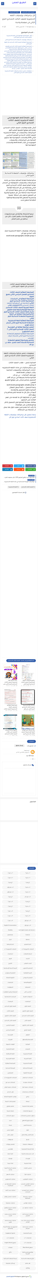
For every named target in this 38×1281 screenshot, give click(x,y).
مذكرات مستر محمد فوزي (10, 1221)
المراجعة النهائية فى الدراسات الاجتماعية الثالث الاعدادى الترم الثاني (22, 301)
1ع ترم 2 (10, 882)
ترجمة (27, 1101)
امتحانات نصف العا (27, 1087)
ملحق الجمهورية (10, 1233)
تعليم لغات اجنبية (10, 1101)
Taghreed (26, 750)
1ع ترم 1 (28, 882)
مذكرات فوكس (28, 1203)
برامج (27, 1097)
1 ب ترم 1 (27, 873)
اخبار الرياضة (10, 944)
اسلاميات (10, 954)
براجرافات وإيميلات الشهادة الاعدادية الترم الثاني (18, 40)
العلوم (28, 1035)
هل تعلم (27, 1263)
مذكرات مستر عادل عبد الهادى (27, 1221)
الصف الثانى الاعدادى (10, 1020)
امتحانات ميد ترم (10, 1082)
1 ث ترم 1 (27, 878)
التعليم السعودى (10, 973)
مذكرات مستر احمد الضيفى (27, 1215)
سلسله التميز (28, 1125)
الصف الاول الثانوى (27, 1011)
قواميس (10, 1149)
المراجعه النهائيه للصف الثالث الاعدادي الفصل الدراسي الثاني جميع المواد (20, 294)
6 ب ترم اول (28, 925)
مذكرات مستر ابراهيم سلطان (10, 1208)
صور (27, 1130)
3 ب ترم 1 (10, 901)
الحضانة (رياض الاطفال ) (10, 992)
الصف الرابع (27, 1030)
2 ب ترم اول (10, 887)
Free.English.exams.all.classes (27, 930)
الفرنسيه (10, 1035)
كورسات (27, 1158)
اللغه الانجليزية (27, 1063)
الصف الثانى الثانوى (27, 1025)
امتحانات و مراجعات (27, 1092)
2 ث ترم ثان (28, 897)
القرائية (28, 1044)
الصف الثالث (10, 1011)
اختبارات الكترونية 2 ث (28, 949)
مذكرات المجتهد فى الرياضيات (10, 1185)
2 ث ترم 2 (27, 892)
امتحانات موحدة (27, 1082)
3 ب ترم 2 (27, 906)
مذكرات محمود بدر (28, 1208)
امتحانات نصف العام (10, 1087)
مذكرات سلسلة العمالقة (27, 1197)
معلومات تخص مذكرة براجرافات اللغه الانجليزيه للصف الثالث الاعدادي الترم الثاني (18, 72)
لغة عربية (10, 1163)
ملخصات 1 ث (27, 1238)
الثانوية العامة (10, 978)
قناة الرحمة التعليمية (28, 1149)
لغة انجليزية (27, 1163)
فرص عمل (10, 1135)
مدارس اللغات (28, 1168)
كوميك (10, 1158)
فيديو (27, 1139)
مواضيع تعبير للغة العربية (27, 1253)
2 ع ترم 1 (10, 897)
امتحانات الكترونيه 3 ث (10, 1077)
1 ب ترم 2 (10, 873)
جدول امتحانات (10, 1116)
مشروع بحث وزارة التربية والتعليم (10, 1227)
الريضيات (10, 1001)
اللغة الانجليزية (14, 12)
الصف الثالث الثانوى (10, 1016)
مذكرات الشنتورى (10, 1179)
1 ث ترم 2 (10, 878)
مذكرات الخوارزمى (28, 1179)
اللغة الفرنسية (10, 1058)
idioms (28, 939)
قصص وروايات (10, 1144)
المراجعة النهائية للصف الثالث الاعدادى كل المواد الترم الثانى (18, 43)
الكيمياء (27, 1049)
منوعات (10, 1247)
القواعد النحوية (10, 1044)
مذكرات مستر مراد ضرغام (27, 1227)
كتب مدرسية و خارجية (28, 1154)
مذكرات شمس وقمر (10, 1196)
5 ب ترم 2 (10, 916)
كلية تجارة (10, 1154)
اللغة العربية (27, 1058)
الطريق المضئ (19, 3)
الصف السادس (10, 1030)
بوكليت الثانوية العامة (10, 1097)
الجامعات (10, 982)
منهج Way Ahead (28, 1247)
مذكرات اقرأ (28, 1174)
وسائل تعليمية (10, 1263)
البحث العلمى (28, 963)
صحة (10, 1125)
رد (32, 759)
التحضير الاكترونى (28, 968)
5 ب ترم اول (28, 920)
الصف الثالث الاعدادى (28, 12)
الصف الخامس (10, 1025)
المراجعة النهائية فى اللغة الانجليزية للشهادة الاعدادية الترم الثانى (21, 316)
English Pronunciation (10, 925)
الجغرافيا (27, 987)
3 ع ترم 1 (27, 911)
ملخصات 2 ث (10, 1238)
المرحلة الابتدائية (27, 1068)
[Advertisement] (19, 95)
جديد (10, 1120)
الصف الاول (27, 1006)
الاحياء (27, 958)
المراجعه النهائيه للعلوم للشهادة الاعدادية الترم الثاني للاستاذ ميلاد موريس (20, 336)
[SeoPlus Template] (30, 1276)
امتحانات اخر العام (28, 1077)
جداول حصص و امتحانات (28, 1116)
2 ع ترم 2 (27, 901)
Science (28, 935)
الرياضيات (27, 1001)
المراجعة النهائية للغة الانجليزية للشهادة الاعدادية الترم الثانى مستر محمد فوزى (20, 323)
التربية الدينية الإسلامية (10, 968)
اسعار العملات (28, 954)
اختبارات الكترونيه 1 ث (10, 949)
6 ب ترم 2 (10, 920)
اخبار (10, 939)
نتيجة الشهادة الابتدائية (10, 1258)
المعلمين (10, 1073)
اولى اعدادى (10, 1092)
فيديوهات (10, 1139)
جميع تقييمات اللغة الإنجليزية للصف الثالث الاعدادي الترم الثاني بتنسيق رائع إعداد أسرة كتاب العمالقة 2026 (28, 684)
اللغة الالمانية (10, 1049)
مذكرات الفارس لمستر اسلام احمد (27, 1185)
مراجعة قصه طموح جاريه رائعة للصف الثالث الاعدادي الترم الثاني (19, 312)
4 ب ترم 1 (10, 911)
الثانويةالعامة (28, 982)
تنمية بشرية (10, 1111)
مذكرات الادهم (10, 1174)
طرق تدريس (10, 1130)
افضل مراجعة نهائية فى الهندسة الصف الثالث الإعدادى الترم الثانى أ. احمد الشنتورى (20, 329)
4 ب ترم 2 (27, 916)
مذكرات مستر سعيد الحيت (10, 1215)
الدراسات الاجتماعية (10, 997)
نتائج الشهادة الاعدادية (27, 1258)
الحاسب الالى (27, 992)
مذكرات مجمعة (10, 1203)
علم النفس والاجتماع (28, 1135)
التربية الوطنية (28, 973)
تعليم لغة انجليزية (27, 1106)
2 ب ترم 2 (27, 887)
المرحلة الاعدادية (10, 1068)
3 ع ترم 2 (10, 906)
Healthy (10, 930)
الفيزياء (10, 1039)
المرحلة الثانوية (27, 1073)
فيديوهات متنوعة (28, 1144)
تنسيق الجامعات (27, 1111)
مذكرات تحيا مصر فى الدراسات (27, 1191)
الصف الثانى (27, 1020)
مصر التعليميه (27, 1233)
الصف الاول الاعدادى (10, 1006)
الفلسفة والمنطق (27, 1039)
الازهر (10, 958)
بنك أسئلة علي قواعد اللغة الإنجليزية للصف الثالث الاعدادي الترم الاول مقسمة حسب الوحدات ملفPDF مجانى (28, 734)
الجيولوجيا (10, 987)
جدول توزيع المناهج (27, 1120)
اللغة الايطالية (10, 1054)
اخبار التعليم (27, 944)
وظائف (28, 1268)
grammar (10, 935)
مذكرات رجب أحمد (10, 1190)
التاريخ (10, 963)
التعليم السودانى (27, 978)
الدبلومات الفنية (27, 997)
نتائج (10, 1252)
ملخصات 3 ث (27, 1243)
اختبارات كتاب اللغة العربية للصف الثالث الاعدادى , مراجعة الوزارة (19, 308)
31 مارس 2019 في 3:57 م (22, 752)
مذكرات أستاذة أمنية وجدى (10, 1169)
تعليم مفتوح (10, 1106)
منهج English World (10, 1243)
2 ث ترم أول (10, 892)
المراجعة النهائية (10, 1063)
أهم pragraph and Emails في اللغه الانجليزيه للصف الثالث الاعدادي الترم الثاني (19, 36)
